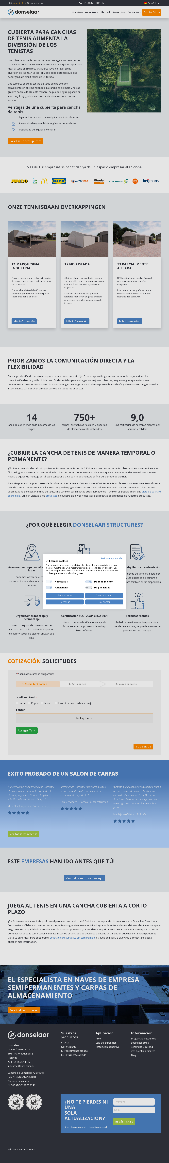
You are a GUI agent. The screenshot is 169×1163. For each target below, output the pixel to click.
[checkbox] (49, 581)
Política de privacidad (112, 558)
